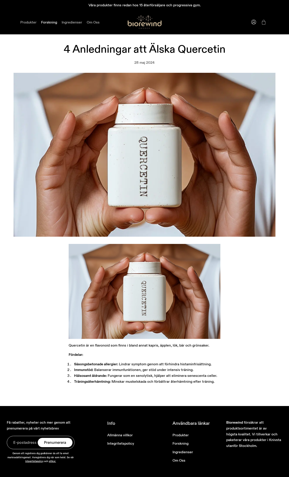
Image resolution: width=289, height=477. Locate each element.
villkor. (52, 461)
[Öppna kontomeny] (254, 22)
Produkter (180, 435)
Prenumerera (55, 442)
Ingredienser (182, 452)
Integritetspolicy (34, 461)
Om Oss (178, 460)
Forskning (180, 443)
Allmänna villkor (120, 435)
